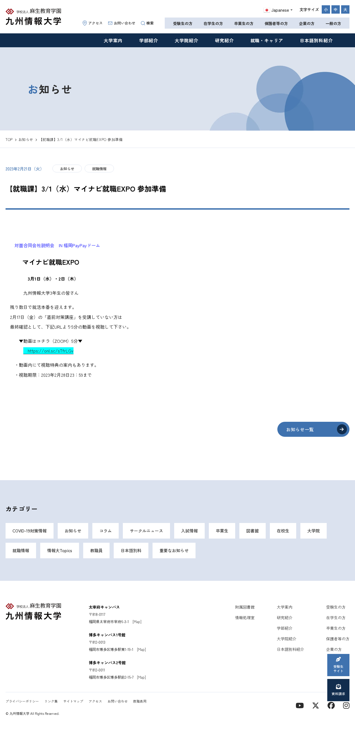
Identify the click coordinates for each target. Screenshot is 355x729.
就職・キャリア (266, 40)
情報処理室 (245, 617)
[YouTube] (300, 705)
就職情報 (99, 168)
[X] (315, 705)
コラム (105, 531)
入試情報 (189, 531)
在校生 (283, 531)
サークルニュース (146, 531)
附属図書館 (245, 607)
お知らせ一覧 (300, 429)
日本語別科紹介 (316, 40)
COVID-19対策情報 (29, 531)
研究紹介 (224, 40)
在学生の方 (213, 23)
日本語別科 (131, 550)
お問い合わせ (124, 23)
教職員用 (139, 701)
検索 (150, 23)
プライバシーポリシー (22, 701)
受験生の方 (182, 23)
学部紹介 (148, 40)
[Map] (137, 621)
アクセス (95, 23)
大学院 (313, 531)
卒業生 (222, 531)
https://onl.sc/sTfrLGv (48, 350)
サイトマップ (73, 701)
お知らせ (67, 168)
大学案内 (113, 40)
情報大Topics (59, 550)
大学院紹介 (186, 40)
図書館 (252, 531)
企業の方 (307, 23)
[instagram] (346, 705)
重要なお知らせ (174, 550)
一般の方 (333, 23)
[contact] (331, 705)
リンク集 (51, 701)
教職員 (96, 550)
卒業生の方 (243, 23)
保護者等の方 (276, 23)
